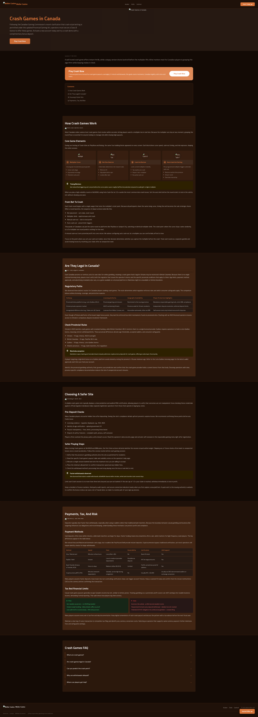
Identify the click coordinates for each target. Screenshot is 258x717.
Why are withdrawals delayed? (78, 675)
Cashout (139, 4)
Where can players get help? (77, 682)
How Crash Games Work (77, 90)
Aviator (127, 4)
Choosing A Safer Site (76, 97)
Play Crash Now (20, 41)
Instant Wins (246, 711)
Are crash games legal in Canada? (79, 661)
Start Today (247, 4)
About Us (5, 713)
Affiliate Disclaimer (20, 713)
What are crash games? (75, 655)
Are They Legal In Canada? (77, 94)
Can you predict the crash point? (78, 668)
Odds (133, 4)
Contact (12, 713)
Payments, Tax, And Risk (77, 100)
